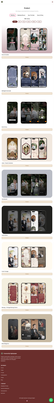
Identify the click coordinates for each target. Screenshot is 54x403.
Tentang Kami (4, 375)
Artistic (28, 21)
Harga (2, 377)
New (19, 21)
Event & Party (40, 15)
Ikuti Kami (3, 393)
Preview (27, 57)
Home (2, 367)
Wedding (13, 15)
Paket (2, 370)
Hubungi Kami (4, 390)
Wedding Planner (21, 15)
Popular (14, 21)
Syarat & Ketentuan (5, 388)
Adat (24, 21)
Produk (2, 372)
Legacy (39, 21)
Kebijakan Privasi (4, 386)
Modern (34, 21)
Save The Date (31, 15)
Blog (2, 380)
